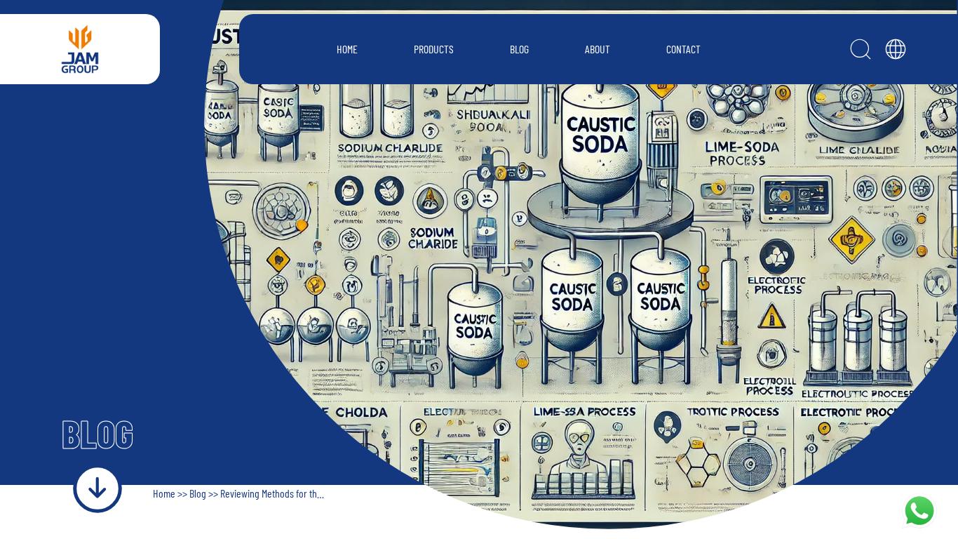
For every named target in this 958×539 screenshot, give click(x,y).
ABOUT (597, 48)
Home (165, 493)
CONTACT (683, 48)
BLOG (519, 48)
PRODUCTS (434, 48)
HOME (347, 48)
